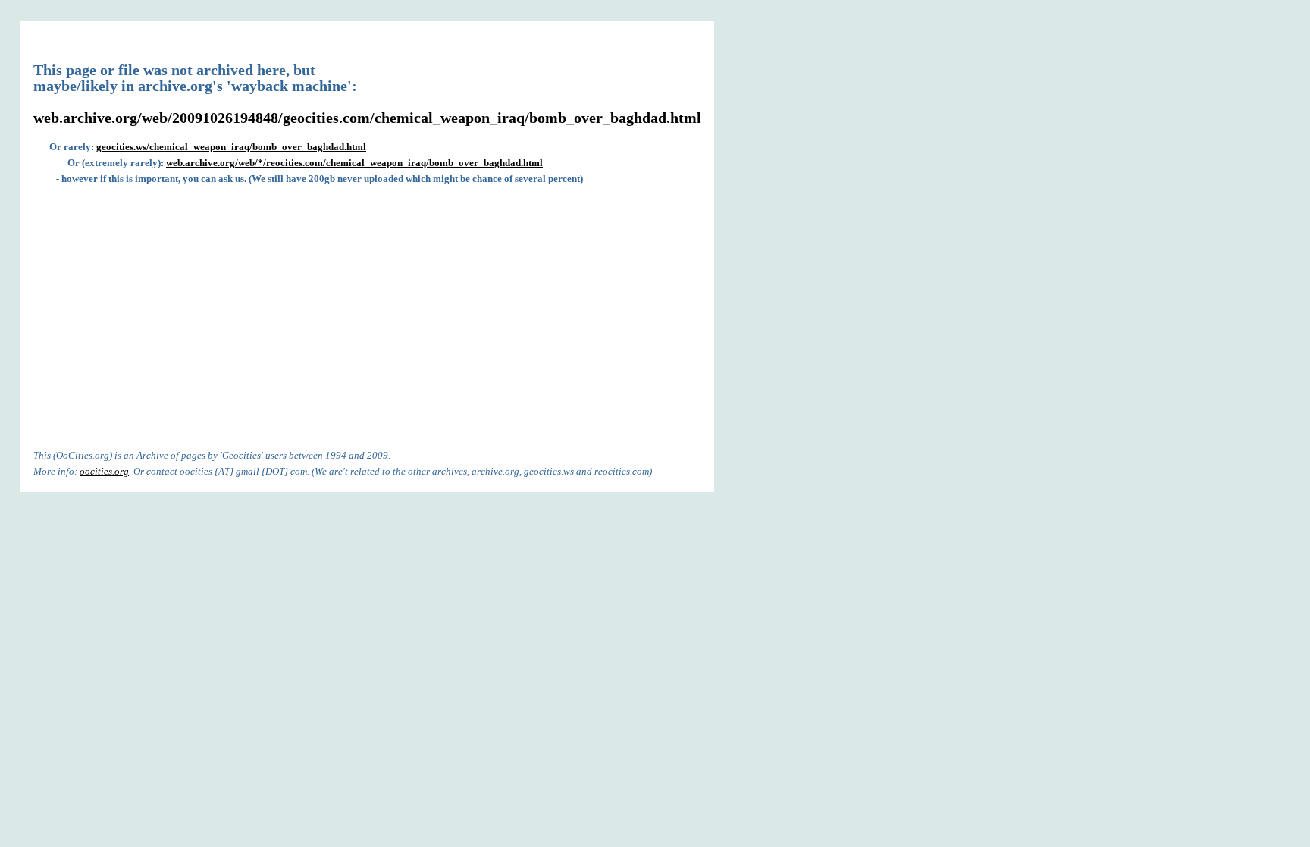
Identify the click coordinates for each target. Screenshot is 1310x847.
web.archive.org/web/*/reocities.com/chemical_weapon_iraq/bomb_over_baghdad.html (354, 162)
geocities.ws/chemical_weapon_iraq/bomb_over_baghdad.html (231, 146)
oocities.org (104, 471)
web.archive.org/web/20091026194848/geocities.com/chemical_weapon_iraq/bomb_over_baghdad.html (367, 118)
